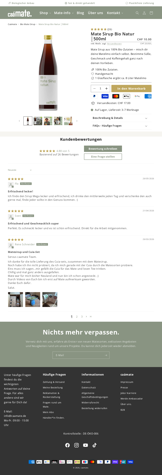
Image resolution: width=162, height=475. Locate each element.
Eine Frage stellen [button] (103, 156)
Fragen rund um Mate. (52, 404)
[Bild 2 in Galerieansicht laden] (38, 121)
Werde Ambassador (132, 398)
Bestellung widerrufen (94, 408)
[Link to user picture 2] (32, 299)
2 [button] (77, 316)
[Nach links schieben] (19, 120)
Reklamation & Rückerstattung (51, 395)
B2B (123, 409)
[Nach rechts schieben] (76, 120)
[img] (16, 179)
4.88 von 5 (62, 151)
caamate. (85, 467)
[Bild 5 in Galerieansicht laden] (68, 121)
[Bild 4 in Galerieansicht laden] (58, 121)
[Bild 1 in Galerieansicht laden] (28, 121)
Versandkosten (114, 43)
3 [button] (82, 316)
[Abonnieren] (105, 355)
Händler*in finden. (54, 417)
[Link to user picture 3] (49, 299)
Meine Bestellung (53, 387)
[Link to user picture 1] (15, 299)
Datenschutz (89, 387)
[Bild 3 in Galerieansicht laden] (48, 121)
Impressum (127, 381)
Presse (124, 387)
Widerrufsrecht (90, 402)
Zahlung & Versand (54, 381)
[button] (45, 13)
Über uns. (126, 404)
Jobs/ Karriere (128, 393)
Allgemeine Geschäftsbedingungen (95, 395)
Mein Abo (48, 412)
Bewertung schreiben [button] (103, 148)
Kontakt (86, 381)
